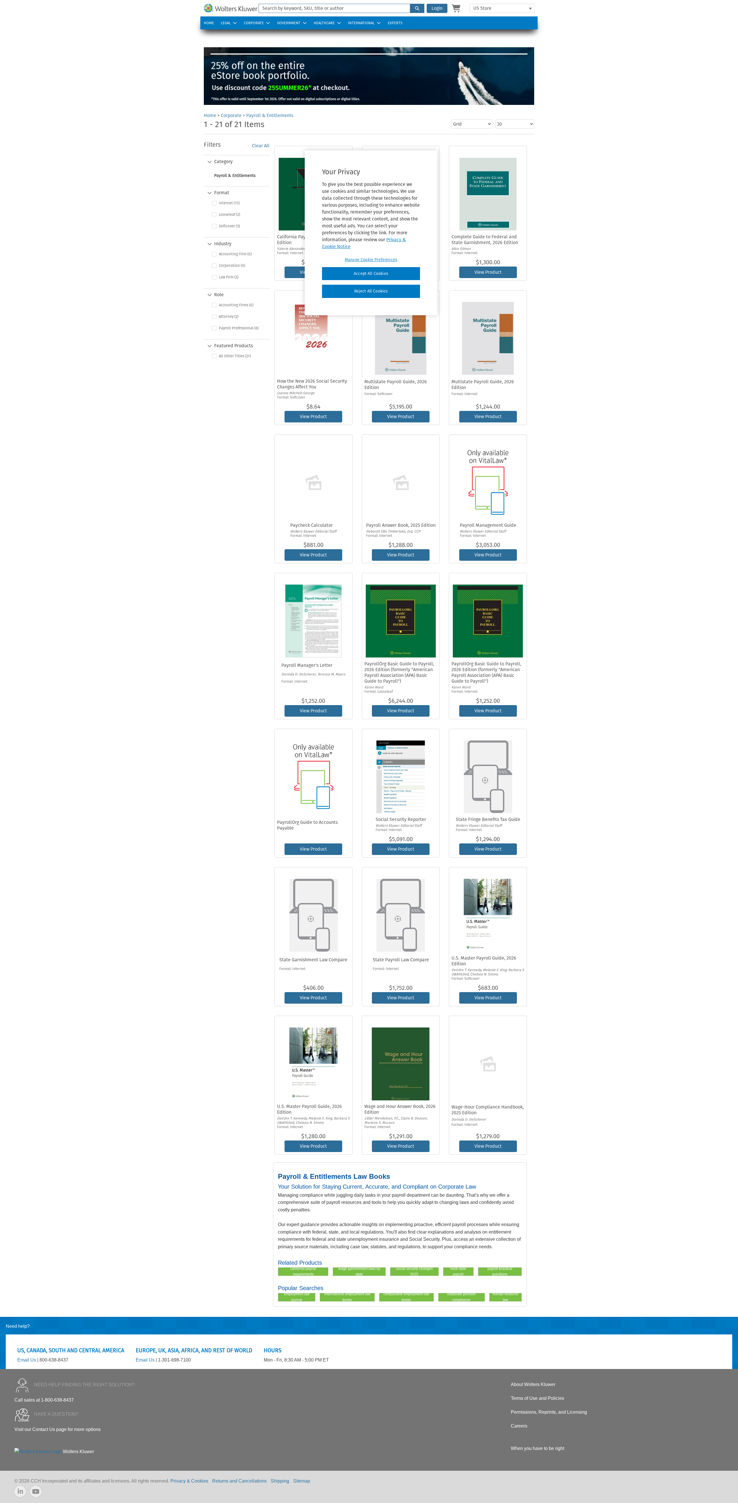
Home (209, 23)
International (361, 23)
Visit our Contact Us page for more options (57, 1429)
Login (437, 8)
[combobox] (332, 8)
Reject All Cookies (371, 291)
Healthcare (324, 23)
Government (288, 23)
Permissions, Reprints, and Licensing (549, 1412)
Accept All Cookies (371, 273)
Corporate (254, 23)
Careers (519, 1425)
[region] (371, 232)
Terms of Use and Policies (537, 1398)
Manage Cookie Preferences (371, 259)
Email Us (26, 1359)
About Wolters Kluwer (533, 1384)
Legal (226, 23)
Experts (395, 23)
